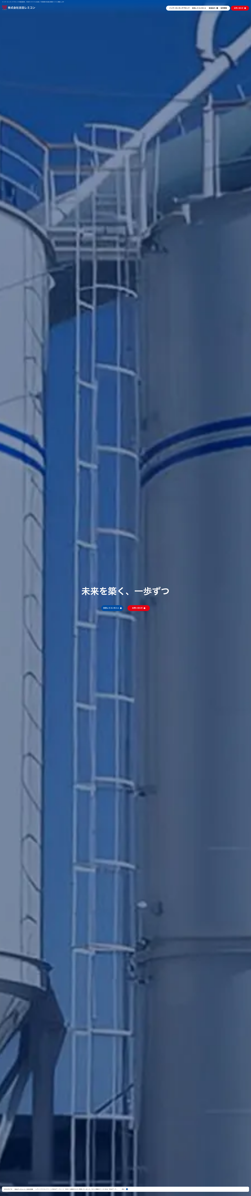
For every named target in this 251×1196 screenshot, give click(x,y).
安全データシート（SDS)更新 (24, 1189)
